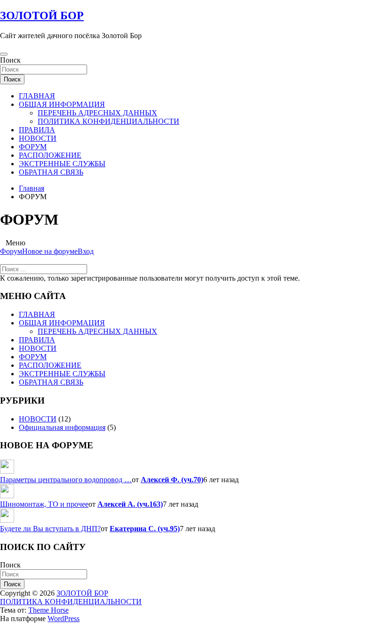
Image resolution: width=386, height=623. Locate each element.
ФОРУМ (33, 147)
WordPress (64, 619)
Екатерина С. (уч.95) (145, 529)
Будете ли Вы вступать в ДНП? (50, 529)
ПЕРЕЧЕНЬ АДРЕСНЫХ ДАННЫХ (97, 113)
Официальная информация (62, 427)
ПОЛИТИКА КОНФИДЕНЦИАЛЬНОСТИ (108, 121)
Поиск (10, 60)
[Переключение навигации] (4, 54)
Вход (86, 251)
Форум (11, 251)
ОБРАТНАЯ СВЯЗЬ (51, 172)
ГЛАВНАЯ (37, 96)
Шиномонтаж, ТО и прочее (44, 504)
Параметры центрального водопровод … (66, 480)
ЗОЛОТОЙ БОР (42, 15)
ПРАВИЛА (37, 130)
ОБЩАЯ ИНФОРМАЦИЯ (62, 104)
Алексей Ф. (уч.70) (172, 480)
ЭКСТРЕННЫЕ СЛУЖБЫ (62, 164)
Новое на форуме (50, 251)
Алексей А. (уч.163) (130, 504)
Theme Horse (48, 610)
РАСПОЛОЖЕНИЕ (50, 155)
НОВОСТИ (37, 138)
